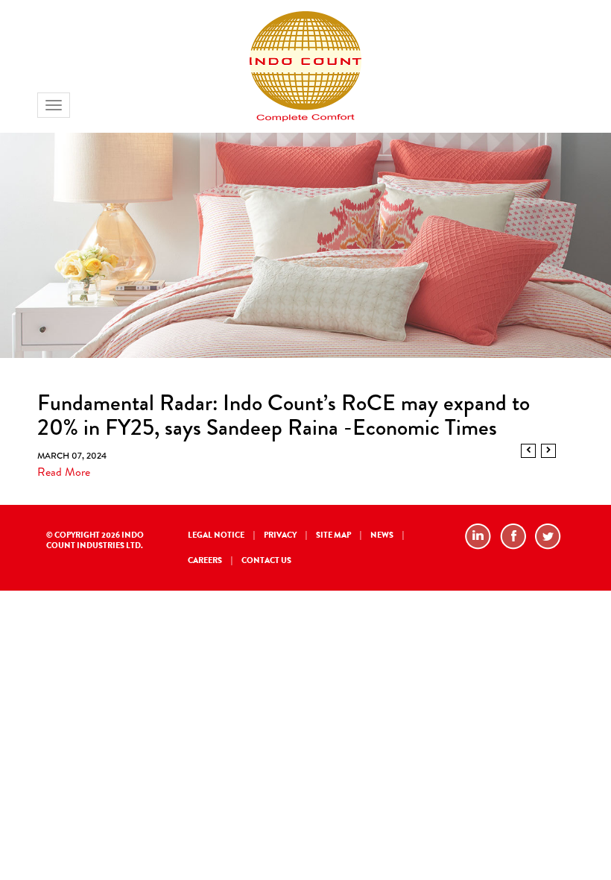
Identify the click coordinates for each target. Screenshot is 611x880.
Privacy (280, 534)
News (381, 534)
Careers (205, 560)
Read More (63, 472)
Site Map (333, 534)
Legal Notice (216, 534)
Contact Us (266, 560)
